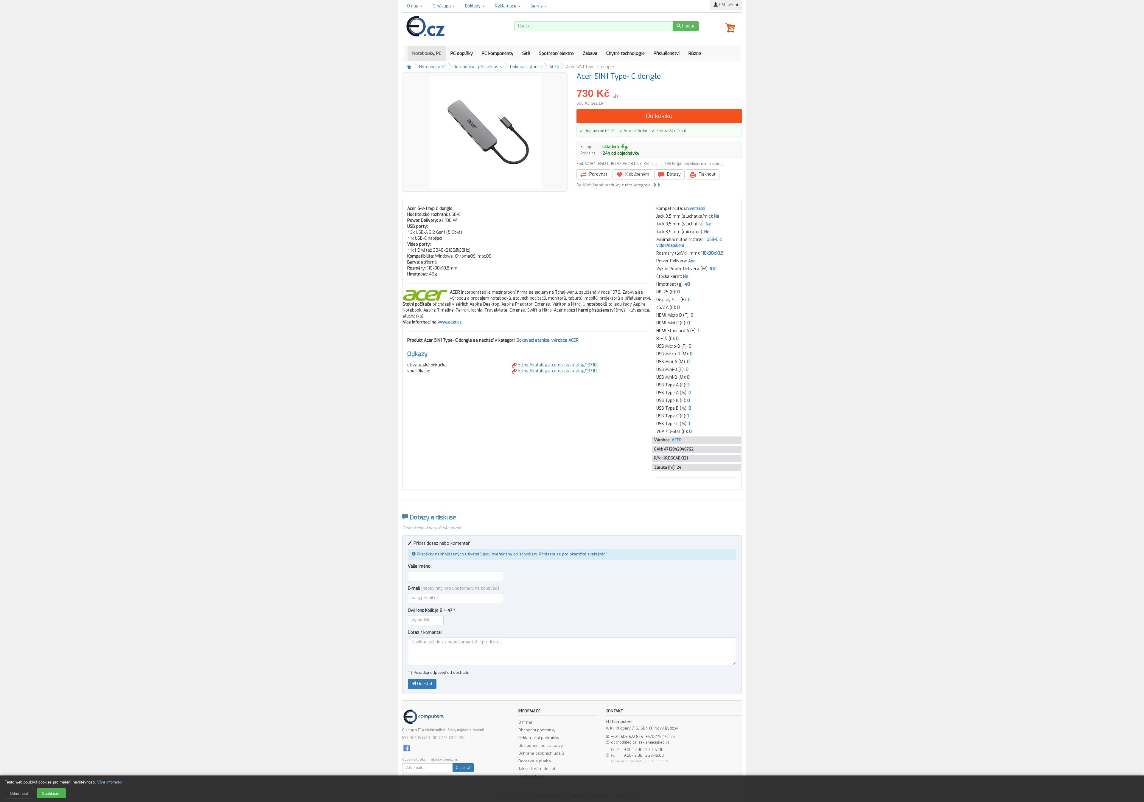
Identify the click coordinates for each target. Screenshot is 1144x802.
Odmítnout (19, 793)
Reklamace (506, 6)
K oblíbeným (636, 174)
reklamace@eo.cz (654, 742)
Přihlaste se (550, 554)
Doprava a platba (534, 761)
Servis (537, 6)
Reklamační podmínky (538, 737)
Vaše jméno (419, 566)
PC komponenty (497, 53)
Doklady (473, 6)
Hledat (688, 26)
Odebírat (463, 767)
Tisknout (706, 174)
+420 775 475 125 (660, 736)
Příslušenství (667, 53)
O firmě (525, 722)
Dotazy (673, 174)
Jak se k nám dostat (536, 768)
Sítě (526, 53)
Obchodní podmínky (536, 730)
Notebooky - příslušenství (478, 67)
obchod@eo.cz (623, 742)
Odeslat (424, 684)
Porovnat (597, 174)
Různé (694, 53)
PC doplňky (461, 53)
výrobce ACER (565, 340)
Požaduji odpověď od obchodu (442, 672)
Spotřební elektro (556, 53)
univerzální (694, 208)
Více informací (109, 782)
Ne (716, 216)
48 (687, 284)
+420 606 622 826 (627, 736)
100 (713, 269)
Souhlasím (51, 793)
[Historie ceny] (615, 96)
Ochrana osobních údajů (541, 753)
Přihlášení (728, 5)
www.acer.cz (449, 322)
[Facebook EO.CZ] (406, 747)
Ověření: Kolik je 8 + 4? (431, 610)
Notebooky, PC (427, 53)
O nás (413, 6)
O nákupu (442, 6)
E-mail (453, 588)
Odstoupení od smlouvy (540, 745)
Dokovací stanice (526, 67)
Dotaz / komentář (425, 632)
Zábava (590, 53)
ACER (554, 67)
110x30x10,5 (712, 253)
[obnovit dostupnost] (624, 147)
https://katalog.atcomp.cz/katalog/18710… (558, 365)
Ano (692, 261)
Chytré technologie (625, 53)
